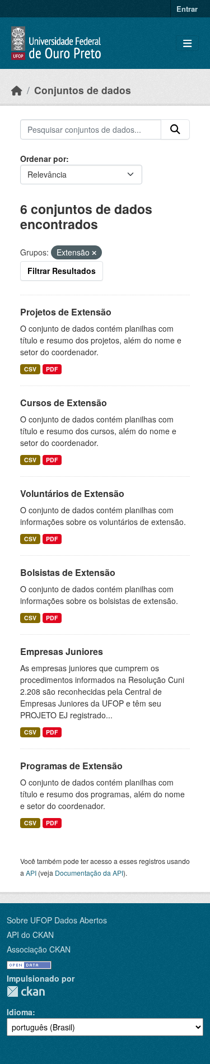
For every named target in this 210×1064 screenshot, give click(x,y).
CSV (30, 369)
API (31, 872)
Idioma (19, 1011)
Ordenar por (43, 158)
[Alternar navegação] (187, 43)
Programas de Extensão (71, 765)
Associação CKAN (39, 949)
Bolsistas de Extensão (67, 572)
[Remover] (94, 252)
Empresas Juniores (61, 651)
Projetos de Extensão (65, 311)
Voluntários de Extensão (72, 493)
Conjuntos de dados (82, 90)
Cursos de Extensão (63, 402)
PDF (52, 369)
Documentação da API (89, 872)
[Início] (16, 90)
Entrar (187, 8)
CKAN (26, 991)
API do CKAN (30, 934)
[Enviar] (175, 129)
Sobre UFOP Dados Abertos (57, 920)
